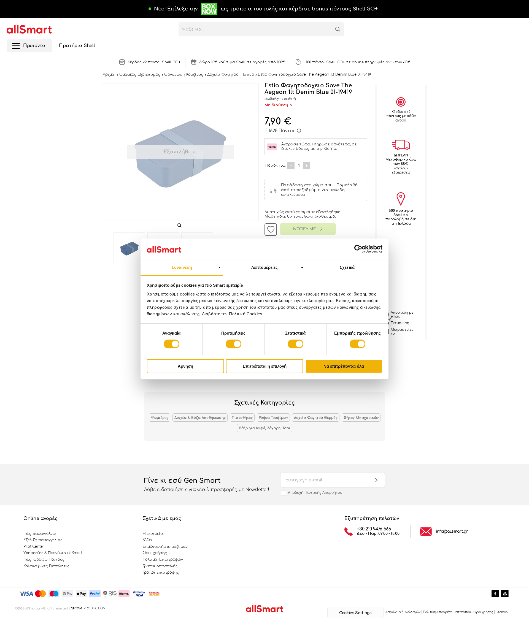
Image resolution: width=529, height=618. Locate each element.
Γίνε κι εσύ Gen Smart (206, 484)
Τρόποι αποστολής (160, 566)
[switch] (233, 344)
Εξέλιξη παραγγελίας (43, 540)
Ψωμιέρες (159, 418)
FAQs (147, 540)
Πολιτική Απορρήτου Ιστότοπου (447, 612)
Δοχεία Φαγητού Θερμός (316, 418)
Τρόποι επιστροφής (161, 572)
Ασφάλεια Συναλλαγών (402, 612)
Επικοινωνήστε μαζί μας (165, 547)
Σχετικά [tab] (347, 267)
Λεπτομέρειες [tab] (264, 267)
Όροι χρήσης (155, 553)
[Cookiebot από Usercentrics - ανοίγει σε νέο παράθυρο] (358, 249)
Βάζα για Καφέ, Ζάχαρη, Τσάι (264, 428)
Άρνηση (185, 366)
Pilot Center (33, 547)
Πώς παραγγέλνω (39, 534)
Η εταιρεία (153, 534)
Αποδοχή (315, 493)
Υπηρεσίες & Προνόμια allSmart (52, 553)
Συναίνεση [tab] (182, 267)
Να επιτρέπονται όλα (343, 366)
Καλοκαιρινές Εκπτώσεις (46, 566)
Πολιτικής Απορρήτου (323, 493)
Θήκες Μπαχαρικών (361, 418)
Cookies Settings (355, 613)
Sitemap (502, 612)
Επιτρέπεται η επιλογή (265, 366)
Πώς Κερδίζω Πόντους (43, 560)
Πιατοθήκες (242, 418)
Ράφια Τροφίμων (273, 418)
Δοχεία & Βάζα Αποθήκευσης (200, 418)
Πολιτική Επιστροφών (163, 560)
